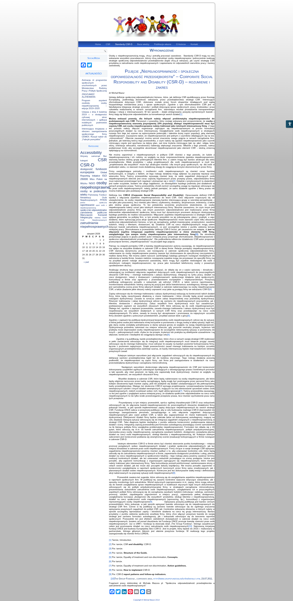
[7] (181, 391)
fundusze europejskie (93, 171)
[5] (189, 315)
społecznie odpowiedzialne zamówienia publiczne (93, 211)
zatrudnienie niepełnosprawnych (94, 224)
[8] (174, 473)
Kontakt (194, 44)
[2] (174, 181)
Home (98, 44)
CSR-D (87, 164)
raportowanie (87, 205)
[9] (151, 501)
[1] (181, 114)
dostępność (86, 169)
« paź (86, 262)
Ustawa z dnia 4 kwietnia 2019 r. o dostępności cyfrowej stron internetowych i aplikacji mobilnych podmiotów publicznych (94, 119)
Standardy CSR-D (123, 44)
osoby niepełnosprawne (95, 185)
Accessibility (91, 153)
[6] (168, 334)
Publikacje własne (162, 44)
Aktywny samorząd (90, 156)
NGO (92, 183)
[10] (190, 526)
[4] (210, 289)
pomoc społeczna (93, 202)
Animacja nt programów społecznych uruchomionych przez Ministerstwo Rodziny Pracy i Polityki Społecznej (94, 85)
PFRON (103, 200)
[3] (110, 548)
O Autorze (181, 44)
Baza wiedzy (143, 44)
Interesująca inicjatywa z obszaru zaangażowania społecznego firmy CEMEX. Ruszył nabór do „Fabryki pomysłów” (94, 134)
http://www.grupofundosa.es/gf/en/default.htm (176, 578)
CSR (108, 44)
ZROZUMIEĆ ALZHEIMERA (88, 95)
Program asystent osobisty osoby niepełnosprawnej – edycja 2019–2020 (94, 104)
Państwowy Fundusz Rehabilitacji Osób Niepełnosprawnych (93, 197)
